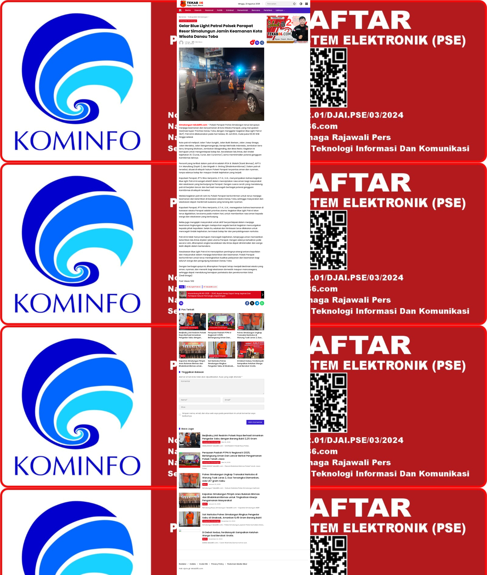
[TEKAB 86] (191, 3)
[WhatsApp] (262, 303)
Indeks (193, 564)
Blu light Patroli (194, 287)
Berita (241, 328)
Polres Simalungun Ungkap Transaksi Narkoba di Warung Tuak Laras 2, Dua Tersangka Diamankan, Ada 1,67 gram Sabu (250, 335)
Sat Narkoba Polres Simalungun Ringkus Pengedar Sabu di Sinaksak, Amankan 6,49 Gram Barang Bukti (221, 363)
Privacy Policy (217, 564)
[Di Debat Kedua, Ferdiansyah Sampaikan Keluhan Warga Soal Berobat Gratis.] (250, 350)
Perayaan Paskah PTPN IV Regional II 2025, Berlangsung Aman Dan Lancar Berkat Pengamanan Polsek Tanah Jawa (221, 335)
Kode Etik (203, 564)
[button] (294, 4)
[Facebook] (247, 303)
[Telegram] (257, 303)
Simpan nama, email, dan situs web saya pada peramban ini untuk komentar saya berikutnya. (218, 414)
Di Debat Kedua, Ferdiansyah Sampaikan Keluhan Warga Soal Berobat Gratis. (250, 363)
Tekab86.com (211, 287)
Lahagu (187, 42)
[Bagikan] (262, 43)
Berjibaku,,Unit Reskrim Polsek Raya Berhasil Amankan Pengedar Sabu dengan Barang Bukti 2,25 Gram (192, 335)
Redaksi (182, 564)
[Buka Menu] (306, 3)
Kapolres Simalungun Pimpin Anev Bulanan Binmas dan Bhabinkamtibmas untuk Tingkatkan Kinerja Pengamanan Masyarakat (192, 363)
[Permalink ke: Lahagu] (182, 42)
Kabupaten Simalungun (188, 21)
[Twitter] (252, 303)
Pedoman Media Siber (237, 564)
